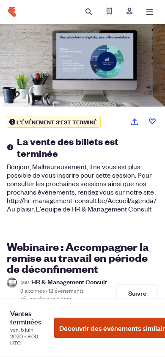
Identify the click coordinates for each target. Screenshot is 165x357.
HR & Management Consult (69, 281)
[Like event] (152, 121)
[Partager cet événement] (134, 121)
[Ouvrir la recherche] (88, 12)
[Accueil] (12, 12)
